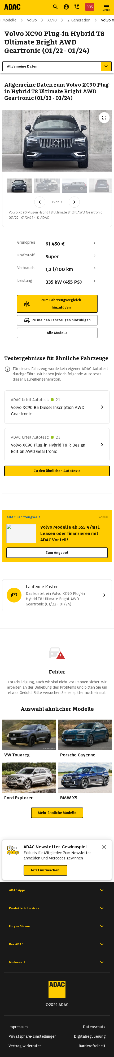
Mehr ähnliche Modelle (57, 812)
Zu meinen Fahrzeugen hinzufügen (61, 320)
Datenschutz (94, 1026)
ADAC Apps (17, 890)
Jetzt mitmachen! (45, 870)
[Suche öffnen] (55, 7)
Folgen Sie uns (19, 926)
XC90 (52, 20)
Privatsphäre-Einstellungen (32, 1036)
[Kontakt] (77, 7)
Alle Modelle (57, 333)
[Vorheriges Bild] (39, 202)
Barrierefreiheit (92, 1045)
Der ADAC (16, 944)
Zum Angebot (57, 552)
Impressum (18, 1026)
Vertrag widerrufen (25, 1045)
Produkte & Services (24, 908)
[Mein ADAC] (66, 7)
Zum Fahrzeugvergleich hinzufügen (61, 304)
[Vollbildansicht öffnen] (104, 117)
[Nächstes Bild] (74, 202)
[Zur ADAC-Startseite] (12, 7)
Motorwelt (17, 962)
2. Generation (78, 20)
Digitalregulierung (90, 1036)
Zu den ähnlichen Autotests (57, 471)
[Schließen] (104, 847)
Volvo (32, 20)
